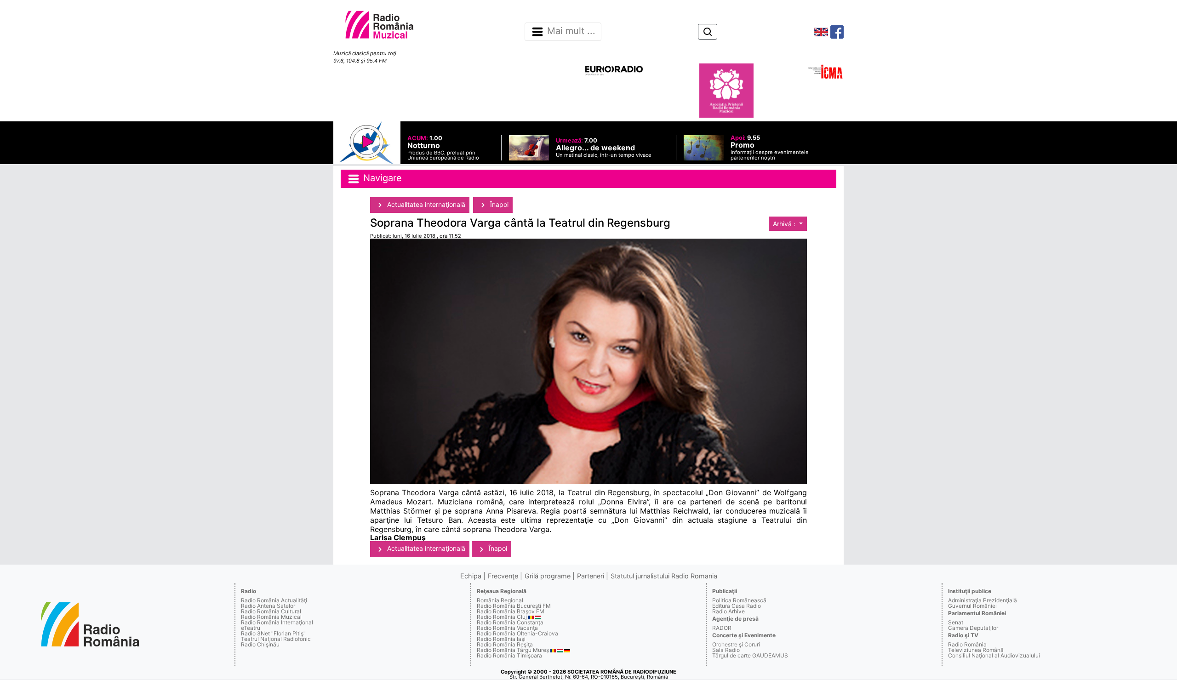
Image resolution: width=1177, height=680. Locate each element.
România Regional (500, 600)
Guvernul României (972, 605)
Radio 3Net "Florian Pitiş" (273, 633)
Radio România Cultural (271, 611)
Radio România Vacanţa (507, 627)
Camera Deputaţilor (973, 627)
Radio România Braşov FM (510, 611)
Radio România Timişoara (509, 655)
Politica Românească (739, 600)
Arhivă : (785, 224)
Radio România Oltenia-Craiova (517, 633)
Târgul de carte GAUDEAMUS (750, 655)
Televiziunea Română (976, 649)
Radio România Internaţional (277, 622)
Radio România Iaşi (501, 638)
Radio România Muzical (271, 616)
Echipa (470, 576)
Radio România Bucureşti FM (514, 605)
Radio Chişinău (260, 644)
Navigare (381, 177)
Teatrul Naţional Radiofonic (276, 638)
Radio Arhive (728, 611)
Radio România (967, 644)
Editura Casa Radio (736, 605)
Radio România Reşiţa (505, 644)
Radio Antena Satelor (268, 605)
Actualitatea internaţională (425, 204)
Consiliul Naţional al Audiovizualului (994, 655)
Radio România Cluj (502, 616)
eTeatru (250, 627)
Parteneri (590, 576)
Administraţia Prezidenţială (982, 600)
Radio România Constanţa (510, 622)
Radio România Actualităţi (274, 600)
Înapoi (498, 204)
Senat (955, 622)
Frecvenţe (503, 576)
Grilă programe (548, 576)
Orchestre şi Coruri (736, 644)
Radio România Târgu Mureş (513, 649)
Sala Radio (726, 649)
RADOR (721, 627)
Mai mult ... (571, 31)
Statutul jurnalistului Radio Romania (664, 576)
